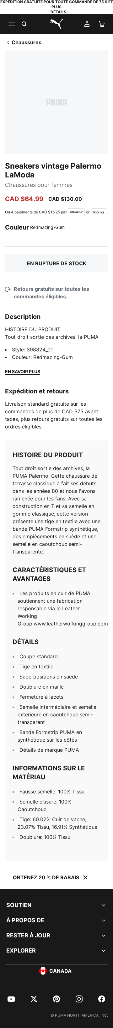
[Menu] (11, 24)
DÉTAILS (58, 11)
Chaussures (26, 42)
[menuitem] (11, 999)
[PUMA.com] (56, 24)
